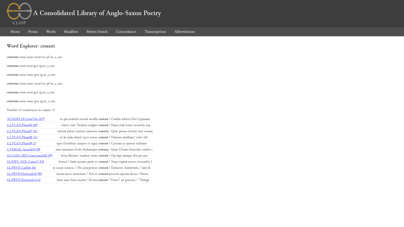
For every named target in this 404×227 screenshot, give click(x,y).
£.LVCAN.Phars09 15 (21, 143)
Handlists (71, 31)
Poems (33, 31)
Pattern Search (97, 31)
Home (15, 31)
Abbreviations (184, 31)
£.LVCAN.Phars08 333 (22, 137)
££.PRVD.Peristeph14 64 (23, 180)
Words (51, 31)
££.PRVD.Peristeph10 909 (24, 174)
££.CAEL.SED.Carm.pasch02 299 (29, 155)
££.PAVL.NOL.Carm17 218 (25, 161)
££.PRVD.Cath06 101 (21, 167)
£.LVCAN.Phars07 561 (22, 131)
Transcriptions (155, 31)
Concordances (126, 31)
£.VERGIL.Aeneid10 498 (23, 149)
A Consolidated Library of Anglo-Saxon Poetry (97, 13)
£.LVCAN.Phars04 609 (22, 125)
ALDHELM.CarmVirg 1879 (26, 119)
